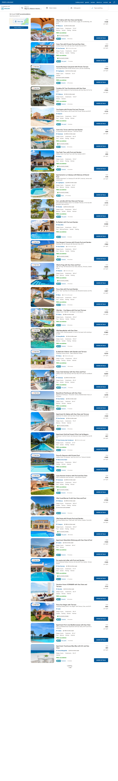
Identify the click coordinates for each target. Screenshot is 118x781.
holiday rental (80, 2)
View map (20, 21)
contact (105, 2)
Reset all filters (18, 27)
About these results (14, 16)
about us (99, 2)
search (114, 2)
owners (93, 2)
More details (101, 38)
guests (87, 2)
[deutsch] (110, 2)
